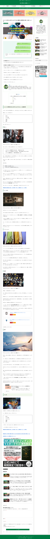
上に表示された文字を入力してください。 (9, 526)
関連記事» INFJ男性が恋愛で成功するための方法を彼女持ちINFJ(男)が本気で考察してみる (16, 433)
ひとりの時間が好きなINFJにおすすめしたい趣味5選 (19, 96)
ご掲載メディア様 (25, 536)
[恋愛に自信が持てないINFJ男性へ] (30, 13)
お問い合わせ (20, 536)
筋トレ (13, 97)
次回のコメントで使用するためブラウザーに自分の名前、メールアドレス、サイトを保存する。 (18, 524)
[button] (46, 63)
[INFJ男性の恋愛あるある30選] (42, 13)
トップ (17, 536)
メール (4, 521)
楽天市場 (11, 314)
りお (41, 24)
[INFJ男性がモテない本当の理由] (19, 13)
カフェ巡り (14, 98)
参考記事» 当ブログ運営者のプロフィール (9, 436)
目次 (16, 94)
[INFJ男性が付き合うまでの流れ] (7, 13)
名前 (4, 518)
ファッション (14, 99)
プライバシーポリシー (30, 536)
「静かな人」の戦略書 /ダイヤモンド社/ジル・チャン (18, 312)
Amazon (14, 314)
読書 (13, 100)
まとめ (12, 103)
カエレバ (12, 313)
